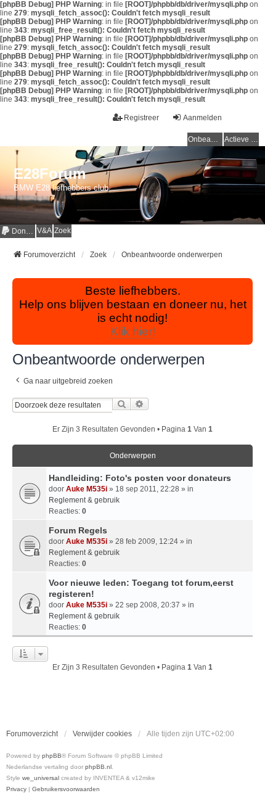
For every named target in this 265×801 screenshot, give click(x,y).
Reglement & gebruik (84, 500)
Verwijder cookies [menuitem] (102, 733)
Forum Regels (78, 530)
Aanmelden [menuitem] (202, 117)
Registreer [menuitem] (141, 117)
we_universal (40, 777)
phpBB (52, 755)
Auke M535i (86, 489)
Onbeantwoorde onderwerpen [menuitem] (205, 139)
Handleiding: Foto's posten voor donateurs (140, 478)
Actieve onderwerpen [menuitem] (241, 139)
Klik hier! (132, 331)
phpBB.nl (98, 766)
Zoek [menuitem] (62, 230)
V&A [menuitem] (44, 230)
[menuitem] (17, 231)
